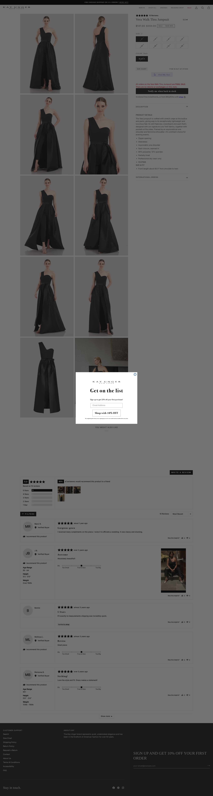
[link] (106, 415)
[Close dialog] (135, 374)
